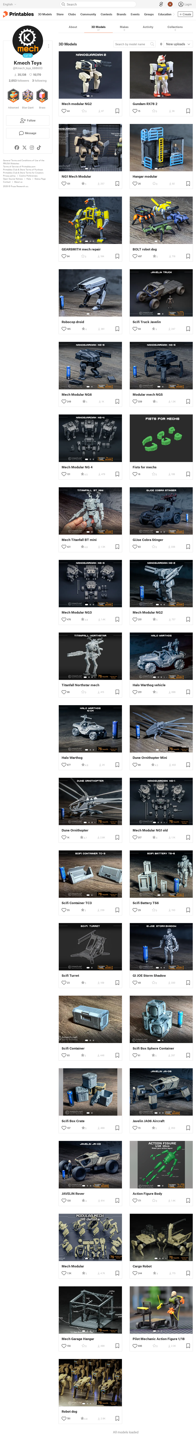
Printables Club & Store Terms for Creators (23, 172)
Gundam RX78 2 (145, 104)
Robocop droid (73, 322)
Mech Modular (73, 1266)
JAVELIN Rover (73, 1193)
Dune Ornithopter (75, 830)
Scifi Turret (70, 975)
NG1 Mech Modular (76, 176)
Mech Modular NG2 (148, 612)
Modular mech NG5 (148, 394)
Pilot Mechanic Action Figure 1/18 (159, 1339)
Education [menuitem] (165, 14)
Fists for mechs (145, 467)
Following (39, 80)
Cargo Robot (142, 1266)
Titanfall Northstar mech (80, 685)
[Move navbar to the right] (173, 14)
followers (19, 80)
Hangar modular (145, 176)
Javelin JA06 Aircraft (148, 1121)
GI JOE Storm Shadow (149, 975)
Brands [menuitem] (121, 14)
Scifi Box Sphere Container (153, 1048)
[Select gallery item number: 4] (166, 168)
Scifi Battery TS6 (146, 903)
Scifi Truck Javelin (147, 322)
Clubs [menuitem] (72, 14)
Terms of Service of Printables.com (19, 166)
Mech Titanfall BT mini (79, 540)
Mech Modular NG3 (77, 612)
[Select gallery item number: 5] (167, 677)
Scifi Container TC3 (77, 903)
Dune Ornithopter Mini (150, 757)
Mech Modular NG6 (77, 394)
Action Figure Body (147, 1193)
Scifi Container (73, 1048)
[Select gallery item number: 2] (92, 96)
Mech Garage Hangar (78, 1339)
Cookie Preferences (28, 175)
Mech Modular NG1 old (150, 830)
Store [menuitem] (60, 14)
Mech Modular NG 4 (77, 467)
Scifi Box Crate (73, 1121)
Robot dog (69, 1411)
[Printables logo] (18, 14)
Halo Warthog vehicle (149, 685)
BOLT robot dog (145, 249)
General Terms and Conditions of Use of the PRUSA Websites (23, 162)
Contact (7, 182)
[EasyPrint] (161, 4)
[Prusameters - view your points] (170, 4)
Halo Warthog (72, 757)
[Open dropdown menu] (48, 44)
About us (18, 182)
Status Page (40, 178)
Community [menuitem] (88, 14)
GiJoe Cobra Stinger (148, 540)
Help (28, 178)
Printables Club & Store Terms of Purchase (23, 169)
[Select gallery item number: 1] (88, 96)
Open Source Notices (13, 178)
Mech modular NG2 (77, 104)
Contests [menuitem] (106, 14)
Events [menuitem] (135, 14)
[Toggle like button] (64, 111)
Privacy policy (9, 175)
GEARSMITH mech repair (81, 249)
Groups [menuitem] (149, 14)
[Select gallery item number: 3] (93, 168)
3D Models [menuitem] (45, 14)
